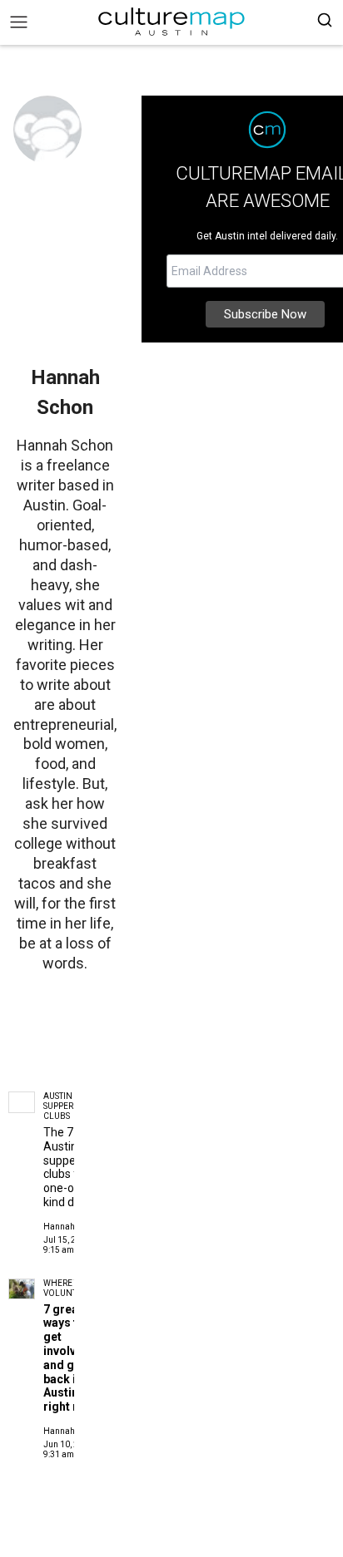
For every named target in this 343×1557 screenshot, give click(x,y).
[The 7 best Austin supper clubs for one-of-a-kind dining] (21, 1102)
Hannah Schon (71, 1226)
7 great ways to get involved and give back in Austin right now (69, 1358)
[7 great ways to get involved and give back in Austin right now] (21, 1289)
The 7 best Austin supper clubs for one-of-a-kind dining (71, 1167)
